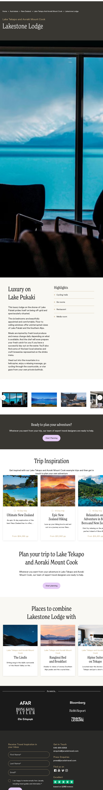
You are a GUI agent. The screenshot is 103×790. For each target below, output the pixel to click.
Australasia (14, 11)
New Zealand (26, 11)
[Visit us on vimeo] (63, 771)
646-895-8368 (60, 748)
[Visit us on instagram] (66, 771)
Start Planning (51, 438)
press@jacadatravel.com (64, 761)
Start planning (51, 586)
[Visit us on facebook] (55, 771)
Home (5, 11)
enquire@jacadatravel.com (66, 751)
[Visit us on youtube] (59, 771)
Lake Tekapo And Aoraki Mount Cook (48, 11)
